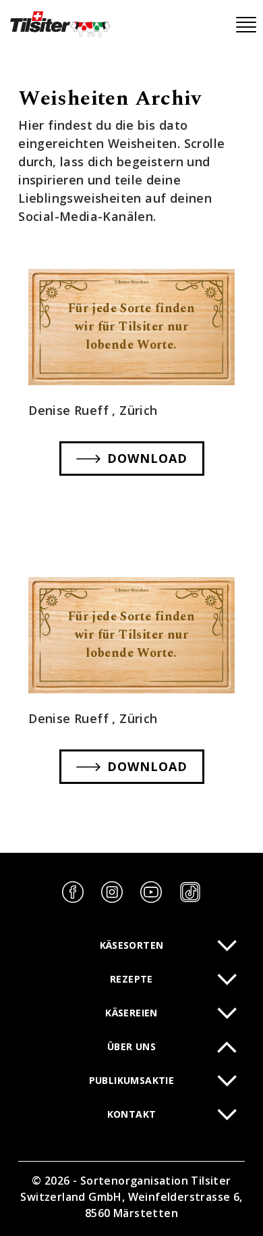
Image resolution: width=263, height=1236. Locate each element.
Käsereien (131, 1012)
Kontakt (131, 1114)
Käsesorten (132, 945)
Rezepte (131, 978)
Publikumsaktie (132, 1080)
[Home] (59, 23)
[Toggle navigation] (246, 25)
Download (147, 458)
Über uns (131, 1046)
